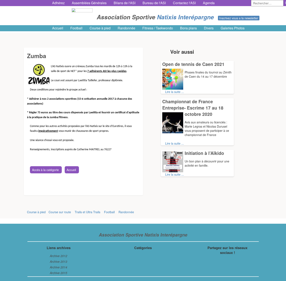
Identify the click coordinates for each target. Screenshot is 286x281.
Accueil (57, 28)
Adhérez (58, 3)
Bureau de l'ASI (154, 3)
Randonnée (126, 28)
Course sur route (60, 212)
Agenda (209, 3)
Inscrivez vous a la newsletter (238, 18)
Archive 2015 (58, 273)
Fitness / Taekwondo (157, 28)
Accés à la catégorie (45, 170)
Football (76, 28)
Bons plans (188, 28)
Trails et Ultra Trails (87, 212)
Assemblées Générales (89, 3)
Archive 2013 (58, 261)
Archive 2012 (58, 256)
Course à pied (100, 28)
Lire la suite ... (174, 92)
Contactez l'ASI (184, 3)
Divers (209, 28)
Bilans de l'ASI (124, 3)
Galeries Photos (233, 28)
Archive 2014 (58, 267)
